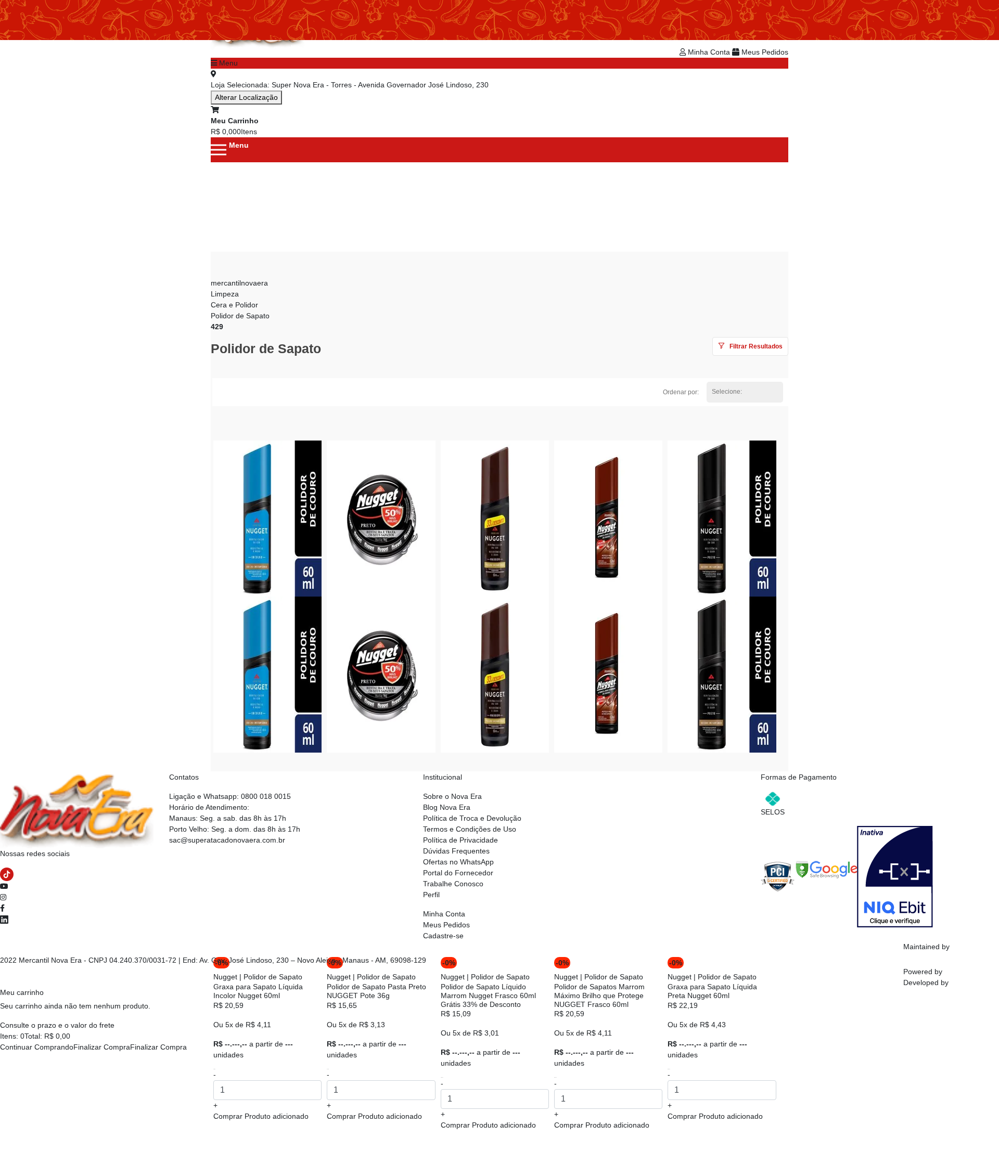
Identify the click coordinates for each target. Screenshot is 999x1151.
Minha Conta (709, 52)
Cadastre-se (443, 936)
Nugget (225, 977)
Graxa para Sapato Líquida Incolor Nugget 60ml (258, 991)
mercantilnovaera (239, 283)
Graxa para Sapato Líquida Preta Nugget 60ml (712, 991)
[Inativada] (895, 876)
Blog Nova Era (446, 807)
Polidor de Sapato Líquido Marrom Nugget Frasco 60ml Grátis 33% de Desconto (488, 995)
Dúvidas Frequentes (456, 851)
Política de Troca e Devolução (472, 818)
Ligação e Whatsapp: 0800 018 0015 (230, 796)
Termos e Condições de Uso (469, 829)
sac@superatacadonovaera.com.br (227, 840)
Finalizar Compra (101, 1047)
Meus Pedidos (763, 52)
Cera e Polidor (234, 305)
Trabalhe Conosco (453, 884)
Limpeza (225, 294)
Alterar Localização (246, 97)
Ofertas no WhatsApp (458, 862)
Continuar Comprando (36, 1047)
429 (217, 326)
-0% (448, 963)
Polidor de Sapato (240, 316)
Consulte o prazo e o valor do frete (57, 1025)
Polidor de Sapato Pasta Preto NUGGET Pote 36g (376, 991)
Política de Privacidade (460, 840)
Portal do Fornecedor (458, 873)
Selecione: (727, 391)
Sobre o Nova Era (452, 796)
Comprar (261, 1116)
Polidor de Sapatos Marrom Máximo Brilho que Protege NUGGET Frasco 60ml (599, 995)
